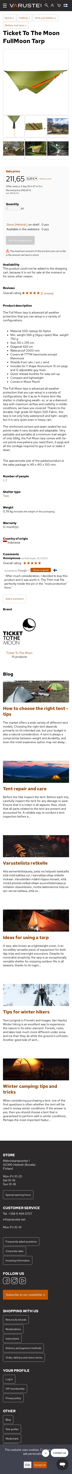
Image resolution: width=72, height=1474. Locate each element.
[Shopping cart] (59, 5)
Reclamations (13, 1329)
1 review (47, 293)
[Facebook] (6, 1281)
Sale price (13, 171)
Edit (27, 1465)
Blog (8, 1419)
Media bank (12, 1438)
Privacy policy (13, 1398)
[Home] (27, 5)
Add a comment (15, 598)
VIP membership (15, 1388)
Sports (9, 17)
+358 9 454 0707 (20, 1214)
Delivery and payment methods (23, 1348)
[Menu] (5, 5)
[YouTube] (22, 1281)
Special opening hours (18, 1194)
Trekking (24, 17)
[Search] (46, 6)
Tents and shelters (45, 17)
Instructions (12, 1338)
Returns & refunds (16, 1319)
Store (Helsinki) (16, 224)
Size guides (12, 1429)
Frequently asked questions (21, 1241)
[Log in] (52, 5)
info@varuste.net (14, 1219)
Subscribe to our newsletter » (25, 1295)
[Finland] (66, 5)
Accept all (39, 1465)
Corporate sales (14, 1251)
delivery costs (46, 179)
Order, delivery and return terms (24, 1357)
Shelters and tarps (15, 25)
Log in (9, 1379)
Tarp (6, 496)
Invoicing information (18, 1260)
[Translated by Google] (15, 570)
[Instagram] (14, 1281)
